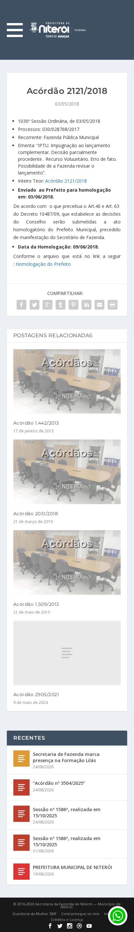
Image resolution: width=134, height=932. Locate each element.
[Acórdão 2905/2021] (67, 653)
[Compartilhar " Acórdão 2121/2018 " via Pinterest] (73, 304)
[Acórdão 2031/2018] (67, 472)
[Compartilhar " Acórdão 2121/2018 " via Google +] (47, 304)
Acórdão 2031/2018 (35, 514)
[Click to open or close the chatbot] (117, 916)
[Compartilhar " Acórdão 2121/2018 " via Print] (112, 304)
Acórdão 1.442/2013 (36, 423)
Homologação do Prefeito (43, 264)
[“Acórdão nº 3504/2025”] (21, 787)
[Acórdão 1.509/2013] (67, 562)
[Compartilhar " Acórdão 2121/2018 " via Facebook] (21, 304)
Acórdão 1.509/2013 (36, 604)
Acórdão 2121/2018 (66, 181)
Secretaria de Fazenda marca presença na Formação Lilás (66, 757)
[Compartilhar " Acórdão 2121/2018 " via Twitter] (34, 304)
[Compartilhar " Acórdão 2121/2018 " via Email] (99, 304)
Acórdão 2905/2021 (36, 694)
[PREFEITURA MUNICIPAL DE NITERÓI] (21, 871)
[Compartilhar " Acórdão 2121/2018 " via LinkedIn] (86, 304)
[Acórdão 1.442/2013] (67, 381)
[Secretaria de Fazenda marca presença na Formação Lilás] (21, 758)
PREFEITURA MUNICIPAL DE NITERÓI (72, 867)
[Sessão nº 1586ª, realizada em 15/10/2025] (21, 814)
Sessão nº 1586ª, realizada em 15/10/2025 (66, 812)
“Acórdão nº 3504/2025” (59, 783)
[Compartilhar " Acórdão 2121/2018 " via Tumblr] (60, 304)
